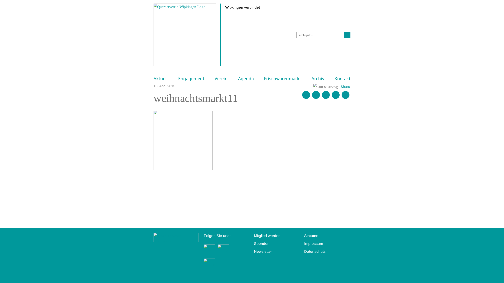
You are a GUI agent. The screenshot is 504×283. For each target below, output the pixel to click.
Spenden (262, 244)
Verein (221, 78)
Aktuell (161, 78)
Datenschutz (315, 251)
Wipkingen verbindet (242, 7)
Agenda (246, 78)
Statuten (311, 236)
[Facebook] (316, 95)
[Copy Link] (345, 95)
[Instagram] (336, 95)
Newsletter (263, 251)
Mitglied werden (267, 236)
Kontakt (342, 78)
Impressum (313, 244)
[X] (326, 95)
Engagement (191, 78)
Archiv (317, 78)
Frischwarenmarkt (282, 78)
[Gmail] (306, 95)
